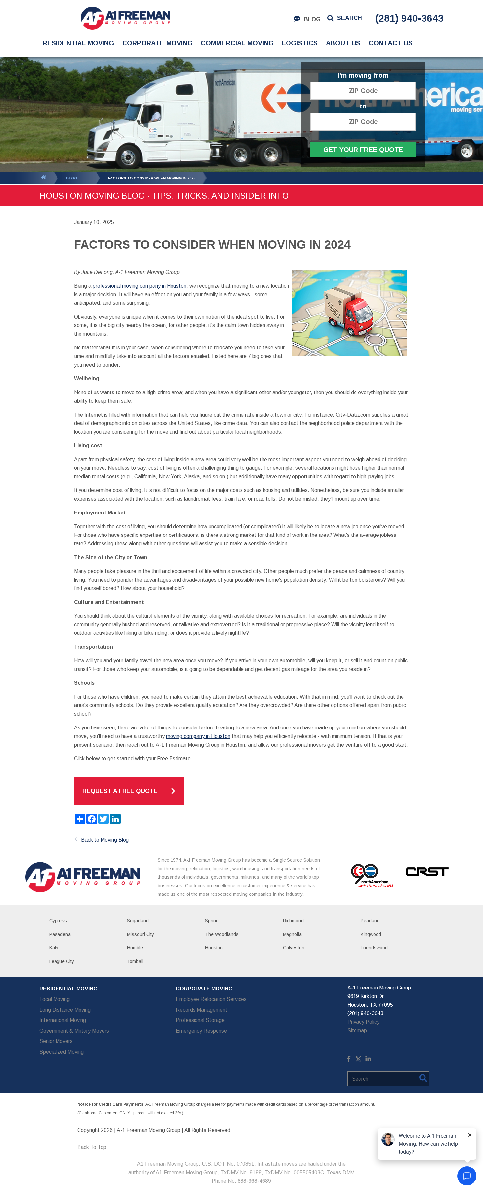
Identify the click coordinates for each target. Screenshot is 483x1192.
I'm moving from (363, 75)
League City (61, 961)
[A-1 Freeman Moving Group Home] (125, 18)
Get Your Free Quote (363, 149)
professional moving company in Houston (139, 286)
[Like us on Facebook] (348, 1060)
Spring (211, 920)
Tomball (135, 961)
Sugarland (138, 920)
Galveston (293, 947)
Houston (214, 947)
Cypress (58, 920)
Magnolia (292, 934)
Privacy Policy (363, 1022)
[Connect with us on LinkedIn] (368, 1060)
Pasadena (60, 934)
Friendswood (374, 947)
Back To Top (91, 1147)
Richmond (293, 920)
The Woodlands (222, 934)
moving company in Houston (198, 736)
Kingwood (371, 934)
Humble (135, 947)
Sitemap (357, 1030)
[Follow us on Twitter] (358, 1060)
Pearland (370, 920)
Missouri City (140, 934)
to (363, 106)
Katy (53, 947)
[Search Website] (423, 1079)
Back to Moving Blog (105, 840)
